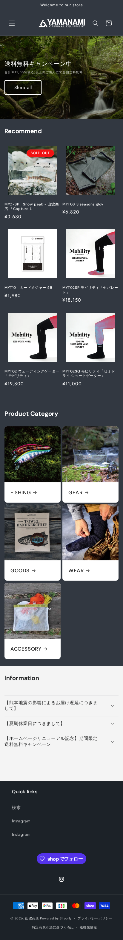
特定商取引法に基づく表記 (53, 927)
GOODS (20, 570)
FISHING (20, 492)
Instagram (21, 821)
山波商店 (32, 918)
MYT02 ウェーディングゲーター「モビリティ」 (31, 373)
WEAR (76, 570)
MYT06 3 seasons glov (83, 204)
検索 (16, 807)
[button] (12, 23)
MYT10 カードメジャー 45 (28, 288)
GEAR (75, 492)
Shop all (23, 87)
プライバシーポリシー (95, 918)
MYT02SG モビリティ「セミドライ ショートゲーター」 (88, 373)
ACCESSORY (25, 649)
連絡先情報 (88, 927)
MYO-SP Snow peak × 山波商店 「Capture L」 (31, 206)
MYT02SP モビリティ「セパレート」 (90, 290)
